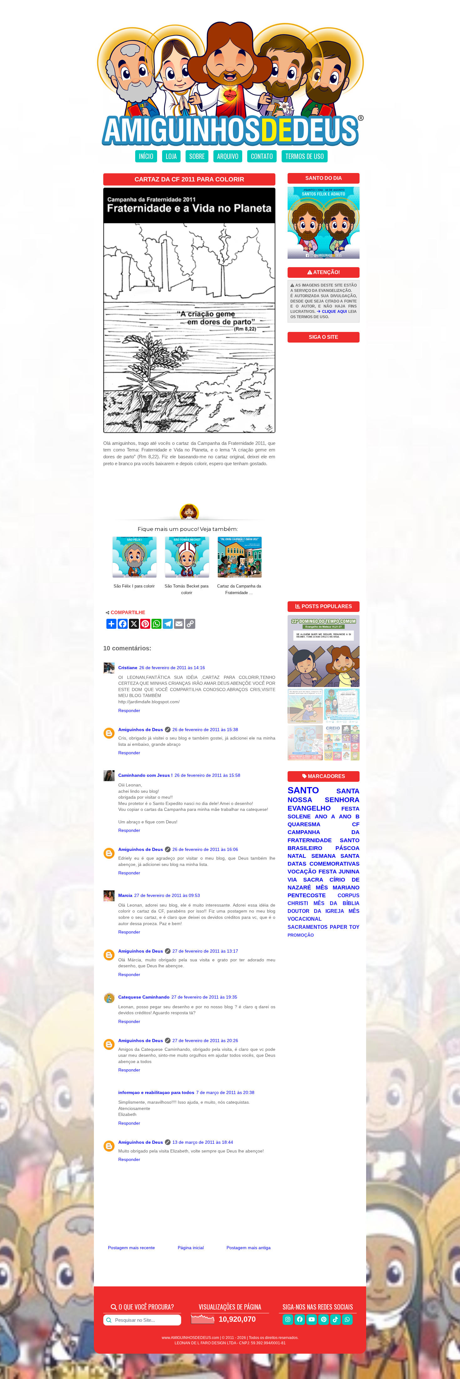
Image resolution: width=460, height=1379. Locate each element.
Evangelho (309, 808)
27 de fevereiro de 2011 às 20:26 (205, 1040)
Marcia (125, 895)
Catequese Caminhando (144, 997)
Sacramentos (308, 927)
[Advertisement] (189, 482)
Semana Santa (335, 856)
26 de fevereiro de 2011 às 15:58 (207, 775)
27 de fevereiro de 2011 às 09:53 (167, 895)
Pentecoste (307, 895)
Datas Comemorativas (324, 864)
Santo (303, 790)
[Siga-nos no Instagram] (288, 1319)
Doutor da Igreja (316, 911)
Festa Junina (339, 871)
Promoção (301, 935)
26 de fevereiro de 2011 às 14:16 (172, 667)
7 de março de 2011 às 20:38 (225, 1092)
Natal (297, 856)
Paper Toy (345, 927)
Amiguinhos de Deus (140, 729)
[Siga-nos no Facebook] (299, 1319)
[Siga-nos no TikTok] (335, 1319)
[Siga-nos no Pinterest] (323, 1319)
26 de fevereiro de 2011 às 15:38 (205, 729)
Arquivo (227, 156)
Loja (171, 156)
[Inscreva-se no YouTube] (311, 1319)
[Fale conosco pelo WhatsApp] (347, 1319)
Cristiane (127, 667)
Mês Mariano (338, 887)
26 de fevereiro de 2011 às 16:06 (205, 849)
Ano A (325, 816)
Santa (348, 791)
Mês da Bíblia (337, 903)
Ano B (349, 816)
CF (356, 824)
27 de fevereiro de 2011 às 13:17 (205, 951)
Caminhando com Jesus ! (145, 775)
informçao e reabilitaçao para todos (156, 1092)
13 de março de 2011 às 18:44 (202, 1142)
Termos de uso (304, 156)
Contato (262, 156)
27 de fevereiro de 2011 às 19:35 (204, 997)
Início (146, 156)
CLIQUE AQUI (333, 311)
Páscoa (347, 848)
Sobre (197, 156)
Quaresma (304, 824)
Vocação (302, 871)
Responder (129, 710)
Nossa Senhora (324, 800)
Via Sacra (305, 880)
